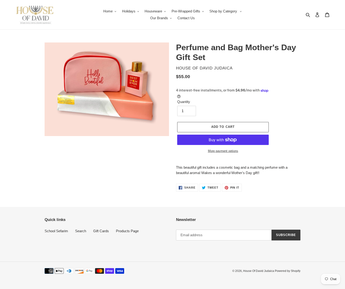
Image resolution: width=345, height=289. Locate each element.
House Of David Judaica (259, 271)
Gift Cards (101, 231)
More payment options (223, 151)
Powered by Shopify (287, 271)
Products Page (127, 231)
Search (80, 231)
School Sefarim (56, 231)
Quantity (183, 102)
